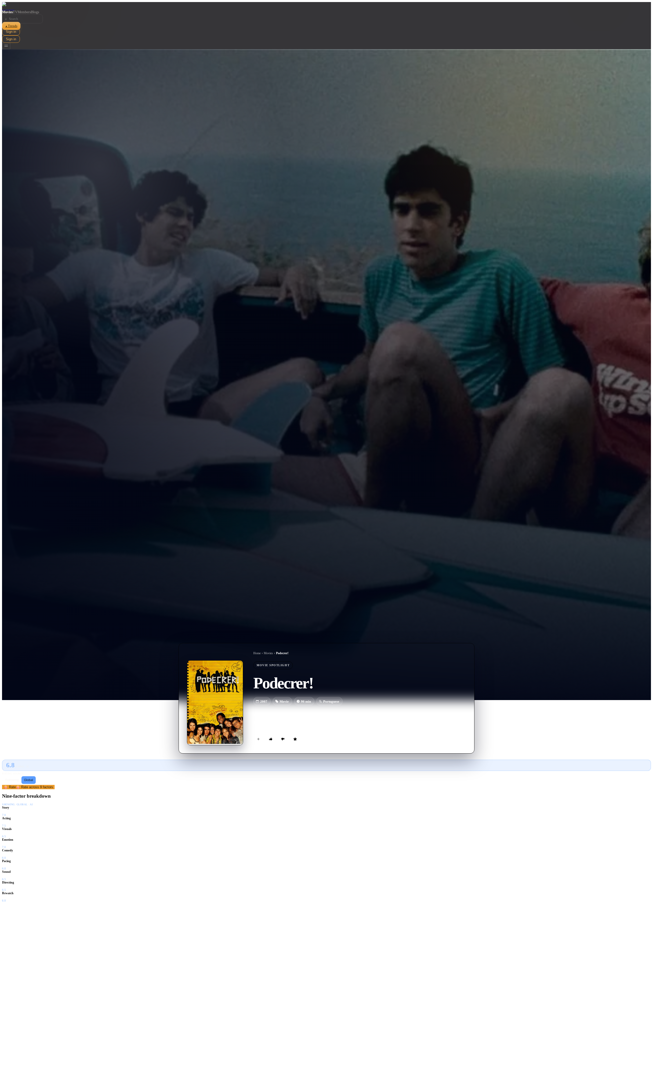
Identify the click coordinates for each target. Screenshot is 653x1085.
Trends (11, 26)
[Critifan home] (326, 6)
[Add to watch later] (258, 739)
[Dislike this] (283, 739)
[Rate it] (295, 739)
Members (24, 12)
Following (12, 780)
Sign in (11, 32)
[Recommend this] (271, 739)
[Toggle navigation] (6, 46)
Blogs (35, 12)
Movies (7, 12)
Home (257, 653)
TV (15, 12)
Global (28, 780)
